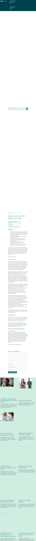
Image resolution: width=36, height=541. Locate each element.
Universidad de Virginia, (13, 318)
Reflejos (10, 223)
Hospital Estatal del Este (13, 262)
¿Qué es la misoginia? (25, 400)
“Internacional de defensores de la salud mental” (16, 306)
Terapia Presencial (13, 6)
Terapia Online (12, 2)
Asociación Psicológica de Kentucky (20, 287)
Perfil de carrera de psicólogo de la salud (6, 434)
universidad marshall (15, 319)
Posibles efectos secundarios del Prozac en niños (8, 467)
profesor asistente (23, 271)
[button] (11, 5)
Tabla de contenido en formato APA (25, 466)
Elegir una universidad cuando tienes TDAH (7, 501)
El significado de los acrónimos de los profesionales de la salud (7, 534)
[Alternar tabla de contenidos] (19, 222)
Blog (10, 3)
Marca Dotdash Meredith (12, 332)
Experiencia (11, 224)
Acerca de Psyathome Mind (14, 226)
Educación (11, 225)
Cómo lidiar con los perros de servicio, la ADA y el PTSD (26, 534)
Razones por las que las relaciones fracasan (26, 433)
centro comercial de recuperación (20, 245)
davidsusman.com (19, 243)
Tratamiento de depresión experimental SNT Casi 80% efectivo (8, 400)
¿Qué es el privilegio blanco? (25, 501)
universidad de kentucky (20, 320)
